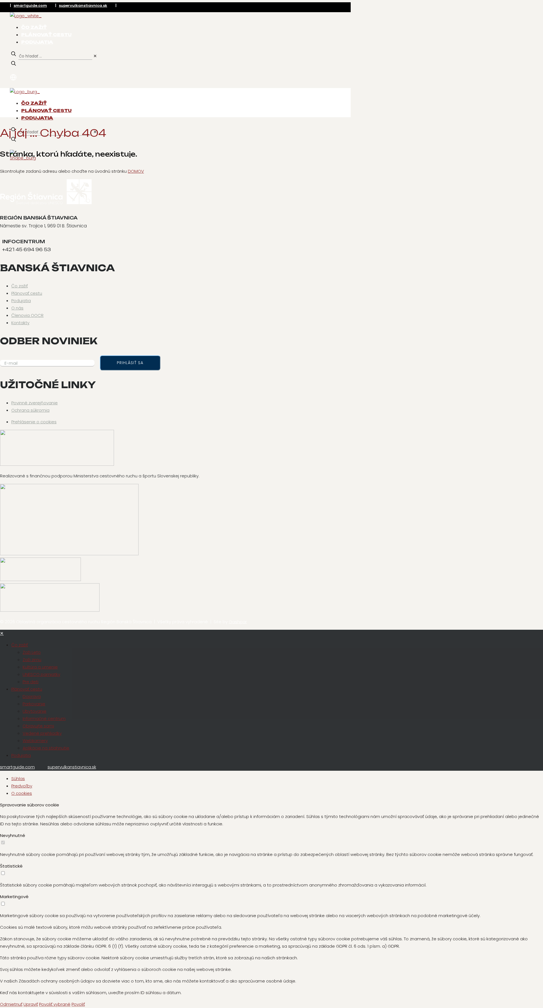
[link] (95, 56)
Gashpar (238, 622)
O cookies (21, 793)
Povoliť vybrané (54, 1004)
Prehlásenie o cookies (34, 422)
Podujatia (21, 301)
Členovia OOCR (27, 315)
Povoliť (78, 1004)
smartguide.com (30, 5)
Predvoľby (21, 786)
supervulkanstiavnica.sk (83, 5)
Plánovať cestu (26, 293)
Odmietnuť (11, 1004)
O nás (17, 308)
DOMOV (136, 171)
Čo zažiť (19, 286)
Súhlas (18, 778)
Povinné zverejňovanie (34, 403)
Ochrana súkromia (30, 410)
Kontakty (20, 323)
